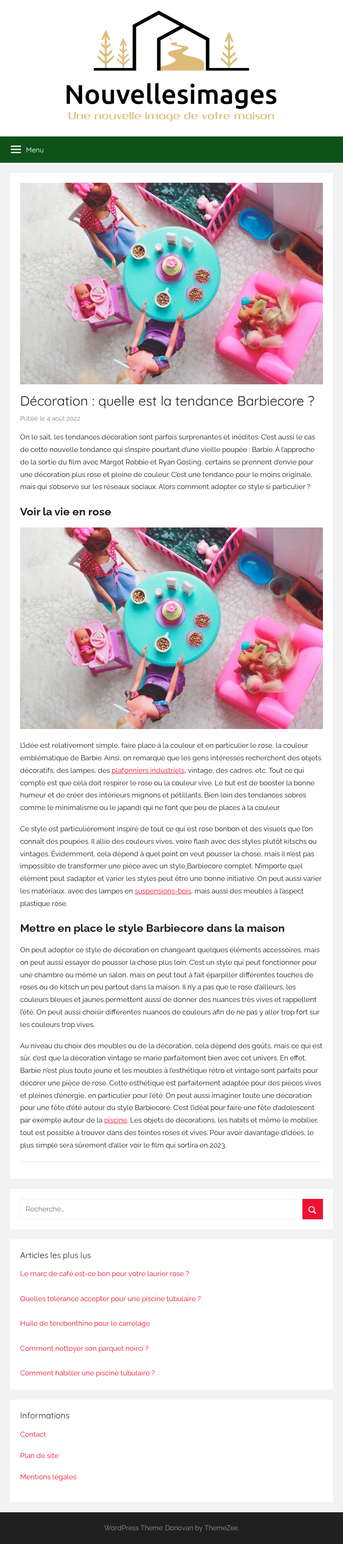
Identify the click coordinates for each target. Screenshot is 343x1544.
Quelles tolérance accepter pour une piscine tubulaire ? (110, 1298)
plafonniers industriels (148, 770)
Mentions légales (48, 1477)
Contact (33, 1434)
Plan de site (39, 1455)
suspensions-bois (163, 891)
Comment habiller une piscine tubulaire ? (87, 1373)
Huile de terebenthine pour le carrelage (85, 1323)
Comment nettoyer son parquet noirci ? (84, 1348)
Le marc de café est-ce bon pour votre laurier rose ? (104, 1273)
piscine (115, 1120)
